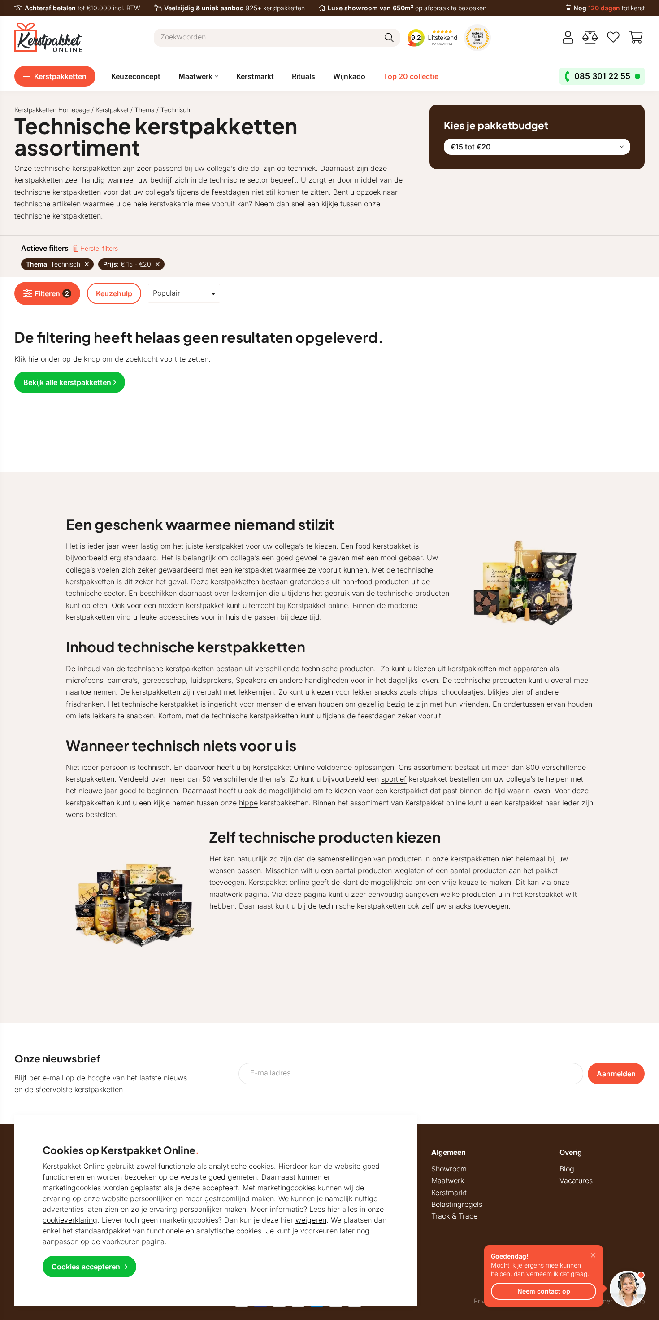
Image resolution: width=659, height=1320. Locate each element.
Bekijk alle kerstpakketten (67, 382)
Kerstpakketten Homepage (52, 110)
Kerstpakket (112, 110)
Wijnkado (349, 76)
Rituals (303, 76)
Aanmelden (616, 1073)
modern (171, 605)
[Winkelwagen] (637, 37)
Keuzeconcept (135, 76)
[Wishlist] (613, 37)
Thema (144, 110)
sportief (394, 778)
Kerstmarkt (255, 76)
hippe (248, 802)
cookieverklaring (70, 1219)
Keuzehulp (114, 293)
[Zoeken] (389, 38)
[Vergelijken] (590, 37)
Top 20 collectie (410, 76)
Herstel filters (98, 248)
